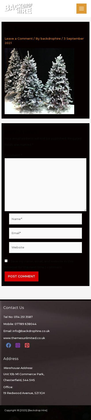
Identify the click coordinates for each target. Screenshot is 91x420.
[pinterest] (28, 345)
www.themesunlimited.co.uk (24, 338)
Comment (13, 155)
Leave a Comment (19, 38)
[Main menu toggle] (81, 9)
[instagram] (18, 345)
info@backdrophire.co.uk (31, 331)
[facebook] (9, 345)
